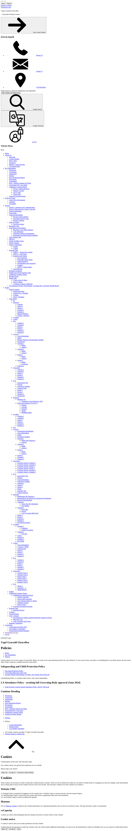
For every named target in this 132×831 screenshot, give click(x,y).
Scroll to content (6, 5)
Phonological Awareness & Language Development (34, 498)
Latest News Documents (17, 200)
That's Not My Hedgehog (29, 504)
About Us (8, 155)
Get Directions (41, 87)
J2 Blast (15, 295)
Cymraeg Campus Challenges (23, 284)
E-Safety (12, 612)
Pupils (7, 287)
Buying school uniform (20, 217)
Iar (14, 301)
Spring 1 (20, 306)
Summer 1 (20, 310)
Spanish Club (21, 491)
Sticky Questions (18, 297)
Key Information (10, 168)
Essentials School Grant (21, 219)
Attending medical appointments (23, 233)
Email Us (39, 71)
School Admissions (15, 211)
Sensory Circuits (18, 191)
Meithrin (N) (21, 399)
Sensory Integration (15, 245)
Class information (23, 545)
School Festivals (22, 493)
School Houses (14, 614)
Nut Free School (18, 224)
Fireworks (24, 509)
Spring (23, 411)
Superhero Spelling (23, 386)
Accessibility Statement (16, 728)
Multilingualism (26, 412)
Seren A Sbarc (17, 282)
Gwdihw (16, 317)
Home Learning (14, 289)
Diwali (23, 511)
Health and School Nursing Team (20, 273)
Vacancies (12, 163)
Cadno (15, 319)
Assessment (13, 181)
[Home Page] (6, 7)
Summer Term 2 (22, 582)
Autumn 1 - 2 (21, 588)
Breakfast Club (14, 226)
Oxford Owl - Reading (20, 293)
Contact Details (14, 159)
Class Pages (13, 299)
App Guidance (22, 258)
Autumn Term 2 (22, 575)
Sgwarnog (16, 368)
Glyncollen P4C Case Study (18, 185)
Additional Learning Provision (23, 595)
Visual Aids (17, 194)
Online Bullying (22, 261)
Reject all (4, 772)
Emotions (24, 528)
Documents (12, 179)
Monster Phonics (22, 314)
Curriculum (12, 172)
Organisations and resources (26, 263)
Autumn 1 (20, 323)
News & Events (10, 198)
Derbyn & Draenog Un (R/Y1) (27, 403)
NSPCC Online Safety (24, 267)
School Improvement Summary (19, 631)
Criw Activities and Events (22, 621)
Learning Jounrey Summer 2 (26, 472)
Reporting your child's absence (23, 230)
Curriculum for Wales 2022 (18, 627)
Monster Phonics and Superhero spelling (30, 340)
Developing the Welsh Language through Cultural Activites (32, 618)
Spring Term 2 (22, 578)
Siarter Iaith (13, 278)
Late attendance (18, 232)
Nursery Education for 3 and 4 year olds (22, 209)
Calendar (12, 202)
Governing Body (14, 166)
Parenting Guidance (15, 271)
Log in (7, 634)
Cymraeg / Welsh (23, 547)
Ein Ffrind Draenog (23, 522)
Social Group (21, 604)
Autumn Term (22, 388)
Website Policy (14, 727)
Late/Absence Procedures (17, 228)
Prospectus (12, 170)
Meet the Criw (18, 619)
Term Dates (13, 213)
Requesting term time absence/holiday (25, 235)
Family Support (14, 243)
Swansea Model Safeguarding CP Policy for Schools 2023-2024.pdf (27, 675)
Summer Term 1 (22, 580)
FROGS (12, 239)
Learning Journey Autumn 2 (26, 465)
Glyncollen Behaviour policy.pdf (15, 673)
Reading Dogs (13, 276)
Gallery (11, 591)
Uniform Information (16, 215)
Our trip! (24, 534)
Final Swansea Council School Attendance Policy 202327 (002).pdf (27, 687)
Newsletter (12, 204)
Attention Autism (22, 603)
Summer (24, 409)
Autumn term (21, 549)
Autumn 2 (20, 325)
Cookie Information (15, 725)
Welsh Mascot (22, 590)
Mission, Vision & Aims (17, 164)
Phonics (24, 405)
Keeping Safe (13, 250)
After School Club (15, 237)
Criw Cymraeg (14, 616)
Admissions (13, 174)
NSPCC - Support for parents (22, 252)
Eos (14, 321)
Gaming (20, 265)
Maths (23, 345)
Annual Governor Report (17, 196)
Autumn (20, 304)
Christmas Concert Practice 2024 (32, 401)
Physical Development (24, 500)
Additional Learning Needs (18, 187)
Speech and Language (24, 599)
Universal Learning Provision (22, 606)
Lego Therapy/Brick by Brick (27, 601)
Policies (11, 176)
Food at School (14, 222)
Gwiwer (16, 334)
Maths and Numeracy (28, 440)
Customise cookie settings (25, 772)
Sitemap (7, 718)
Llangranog (21, 342)
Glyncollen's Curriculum (17, 629)
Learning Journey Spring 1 (26, 467)
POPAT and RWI (23, 597)
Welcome (12, 157)
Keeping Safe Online (20, 256)
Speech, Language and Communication (22, 207)
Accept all (12, 772)
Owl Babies (25, 506)
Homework (21, 396)
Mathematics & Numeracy (25, 496)
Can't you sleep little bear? (30, 513)
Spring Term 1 (22, 577)
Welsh (19, 338)
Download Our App (11, 632)
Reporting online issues (24, 260)
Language (24, 364)
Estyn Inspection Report (17, 177)
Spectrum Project (18, 610)
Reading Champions (15, 623)
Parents (7, 205)
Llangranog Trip (22, 383)
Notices (19, 384)
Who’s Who (13, 161)
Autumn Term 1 (22, 573)
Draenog (16, 302)
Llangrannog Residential (25, 431)
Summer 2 (20, 312)
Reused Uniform (18, 220)
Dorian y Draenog (23, 315)
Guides (15, 246)
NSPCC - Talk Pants (20, 254)
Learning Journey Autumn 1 (26, 463)
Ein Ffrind (20, 541)
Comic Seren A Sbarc (20, 280)
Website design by (15, 734)
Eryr (14, 381)
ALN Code (17, 192)
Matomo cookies (11, 806)
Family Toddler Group (16, 241)
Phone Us (39, 55)
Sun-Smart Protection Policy (14, 671)
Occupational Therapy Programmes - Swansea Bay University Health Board (34, 286)
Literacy (24, 347)
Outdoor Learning (27, 530)
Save (18, 829)
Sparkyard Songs (18, 291)
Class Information (23, 336)
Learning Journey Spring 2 (26, 468)
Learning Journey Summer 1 (26, 470)
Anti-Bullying (17, 269)
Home (7, 153)
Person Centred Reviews (21, 189)
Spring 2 (20, 308)
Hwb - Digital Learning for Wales (20, 183)
